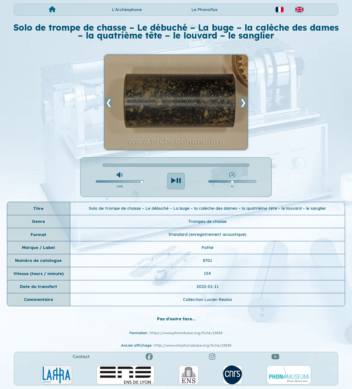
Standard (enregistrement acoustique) (207, 234)
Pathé (207, 247)
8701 (207, 260)
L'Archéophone (127, 9)
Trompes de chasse (207, 221)
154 (207, 273)
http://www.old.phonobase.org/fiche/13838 (192, 345)
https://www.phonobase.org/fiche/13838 (186, 333)
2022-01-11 (207, 286)
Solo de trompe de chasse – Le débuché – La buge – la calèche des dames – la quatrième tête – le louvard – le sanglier (207, 208)
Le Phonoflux (204, 9)
